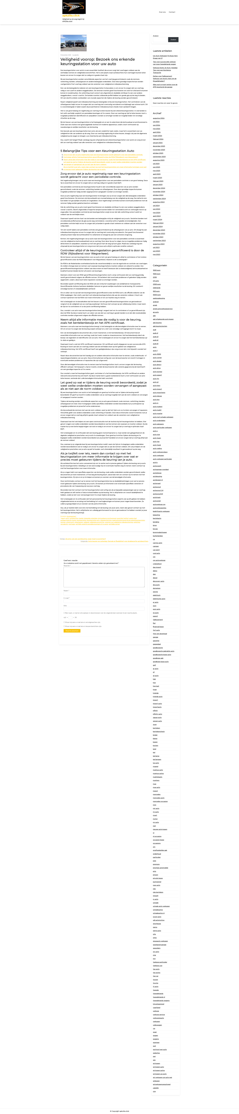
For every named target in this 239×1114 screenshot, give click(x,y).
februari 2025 (158, 181)
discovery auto (158, 581)
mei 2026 (156, 129)
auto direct (157, 365)
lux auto (156, 763)
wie (154, 1060)
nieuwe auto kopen (160, 829)
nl (153, 833)
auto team (157, 438)
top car (155, 976)
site (154, 934)
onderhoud (157, 854)
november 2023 (159, 233)
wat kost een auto (160, 1049)
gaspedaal (157, 644)
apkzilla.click (71, 15)
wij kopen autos (159, 1070)
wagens (156, 1039)
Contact (172, 12)
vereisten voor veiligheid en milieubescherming (119, 522)
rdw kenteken (158, 892)
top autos (156, 973)
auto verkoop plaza (160, 452)
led (154, 752)
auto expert (157, 375)
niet (154, 826)
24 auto (156, 281)
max (154, 784)
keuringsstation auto (93, 520)
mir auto (156, 808)
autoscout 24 (158, 490)
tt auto (155, 986)
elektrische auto (159, 599)
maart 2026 (157, 136)
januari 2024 (158, 226)
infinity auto (157, 714)
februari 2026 (158, 139)
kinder (155, 735)
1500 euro (156, 274)
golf (154, 665)
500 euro (156, 291)
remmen (63, 522)
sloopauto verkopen (160, 941)
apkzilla (76, 55)
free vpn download (160, 634)
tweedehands (158, 993)
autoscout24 (158, 494)
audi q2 (155, 340)
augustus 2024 (158, 202)
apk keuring (157, 323)
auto (154, 347)
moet (155, 815)
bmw (155, 525)
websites (156, 1053)
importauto (157, 707)
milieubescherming (106, 520)
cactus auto (157, 543)
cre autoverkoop (159, 560)
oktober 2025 (158, 153)
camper (156, 546)
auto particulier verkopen (162, 427)
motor (155, 819)
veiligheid (86, 522)
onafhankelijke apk (160, 850)
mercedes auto (158, 798)
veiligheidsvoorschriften (97, 522)
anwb (155, 305)
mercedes (156, 794)
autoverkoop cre (159, 504)
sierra (155, 927)
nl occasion (157, 836)
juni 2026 (156, 125)
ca (154, 539)
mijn (154, 805)
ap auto (156, 312)
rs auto (155, 899)
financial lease (158, 627)
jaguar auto (157, 717)
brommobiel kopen (160, 532)
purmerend (157, 882)
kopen (155, 742)
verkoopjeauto (158, 1018)
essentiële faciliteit (123, 518)
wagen (155, 1035)
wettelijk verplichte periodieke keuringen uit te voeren (92, 524)
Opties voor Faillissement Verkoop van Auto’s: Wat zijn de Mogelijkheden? (164, 78)
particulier (157, 857)
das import (157, 567)
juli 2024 (156, 205)
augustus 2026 (158, 118)
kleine (155, 738)
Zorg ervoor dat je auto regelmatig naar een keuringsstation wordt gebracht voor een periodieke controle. (103, 155)
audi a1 (155, 333)
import (155, 700)
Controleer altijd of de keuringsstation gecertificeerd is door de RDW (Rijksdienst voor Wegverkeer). (100, 157)
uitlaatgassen (79, 522)
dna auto (156, 585)
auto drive (157, 368)
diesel (155, 578)
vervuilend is (64, 524)
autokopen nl (158, 480)
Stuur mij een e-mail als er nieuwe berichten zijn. (83, 626)
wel (154, 1056)
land (154, 749)
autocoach (157, 466)
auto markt (157, 410)
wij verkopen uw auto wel (162, 1077)
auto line (156, 399)
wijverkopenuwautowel (161, 1084)
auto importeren (159, 393)
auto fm (156, 378)
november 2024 (159, 192)
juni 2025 (156, 167)
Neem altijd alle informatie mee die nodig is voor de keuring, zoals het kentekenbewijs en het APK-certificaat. (104, 160)
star (154, 955)
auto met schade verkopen (163, 417)
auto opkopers (158, 424)
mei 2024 (156, 212)
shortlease (157, 924)
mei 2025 (156, 170)
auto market (157, 406)
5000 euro (157, 295)
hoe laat (156, 686)
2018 (155, 277)
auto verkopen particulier (162, 459)
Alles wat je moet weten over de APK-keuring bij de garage (165, 86)
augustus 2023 (158, 244)
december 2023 (159, 230)
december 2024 (159, 188)
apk (154, 316)
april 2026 (157, 132)
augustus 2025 (158, 160)
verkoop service (159, 1014)
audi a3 (155, 337)
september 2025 (159, 157)
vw (154, 1028)
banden (81, 518)
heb (154, 679)
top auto (156, 969)
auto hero (156, 386)
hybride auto (157, 696)
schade (155, 903)
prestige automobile (160, 868)
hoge (155, 689)
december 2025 (159, 146)
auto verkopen (158, 455)
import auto (157, 703)
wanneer (156, 1042)
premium (156, 864)
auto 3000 (157, 354)
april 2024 (157, 216)
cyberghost (157, 564)
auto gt (156, 382)
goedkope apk (158, 658)
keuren (74, 520)
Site (65, 606)
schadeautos (158, 910)
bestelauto (157, 518)
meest (155, 791)
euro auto (156, 609)
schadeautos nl (158, 913)
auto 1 (155, 351)
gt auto (156, 675)
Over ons (162, 12)
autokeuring (157, 476)
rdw (154, 889)
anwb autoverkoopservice (163, 309)
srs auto (156, 952)
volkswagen (157, 1025)
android (156, 302)
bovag (155, 529)
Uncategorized (71, 516)
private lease (158, 878)
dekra (155, 571)
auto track (157, 445)
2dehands (156, 288)
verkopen (156, 1021)
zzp (154, 1091)
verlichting (137, 522)
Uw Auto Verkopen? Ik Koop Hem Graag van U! (165, 57)
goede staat (133, 518)
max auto (156, 787)
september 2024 (159, 199)
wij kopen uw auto (160, 1074)
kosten (155, 745)
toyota (155, 983)
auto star (156, 434)
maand (155, 766)
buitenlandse (158, 536)
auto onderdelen (159, 420)
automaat (157, 483)
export (155, 616)
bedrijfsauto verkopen (161, 511)
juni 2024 (156, 209)
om (154, 847)
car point (156, 550)
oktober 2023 (158, 237)
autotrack (156, 497)
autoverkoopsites (159, 508)
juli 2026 (156, 122)
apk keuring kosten (160, 326)
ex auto (156, 613)
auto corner (157, 358)
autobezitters (74, 518)
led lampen (157, 759)
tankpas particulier (160, 962)
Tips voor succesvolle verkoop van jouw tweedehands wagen (164, 63)
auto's (67, 518)
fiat (154, 623)
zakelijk (156, 1088)
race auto (156, 885)
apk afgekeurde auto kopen (163, 319)
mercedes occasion (160, 801)
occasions (157, 843)
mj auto (156, 812)
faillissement (158, 620)
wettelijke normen (114, 524)
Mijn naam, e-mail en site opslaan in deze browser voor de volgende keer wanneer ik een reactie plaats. (101, 613)
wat (154, 1046)
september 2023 (159, 240)
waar (155, 1032)
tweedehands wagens (161, 1000)
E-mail (67, 598)
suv (154, 959)
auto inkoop (157, 396)
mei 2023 (156, 254)
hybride (156, 693)
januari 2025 (157, 184)
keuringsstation (81, 520)
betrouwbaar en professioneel (107, 518)
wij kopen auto (158, 1067)
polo (154, 861)
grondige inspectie (66, 520)
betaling (156, 522)
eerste (155, 592)
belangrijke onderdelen (91, 518)
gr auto (155, 669)
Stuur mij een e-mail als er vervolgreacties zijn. (83, 622)
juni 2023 (156, 251)
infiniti (155, 710)
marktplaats (157, 777)
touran (155, 979)
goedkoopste (158, 648)
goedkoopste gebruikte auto (163, 651)
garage (155, 637)
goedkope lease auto (161, 662)
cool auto (156, 553)
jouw (155, 724)
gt (154, 672)
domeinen (156, 588)
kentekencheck (159, 731)
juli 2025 (156, 164)
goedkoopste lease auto (162, 655)
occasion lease (158, 840)
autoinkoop (157, 473)
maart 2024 (157, 219)
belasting (156, 515)
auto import (157, 389)
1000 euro (156, 270)
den (154, 574)
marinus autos (158, 773)
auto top (156, 441)
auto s (155, 431)
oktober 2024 (158, 195)
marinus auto (158, 770)
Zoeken (156, 36)
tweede (156, 990)
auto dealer (157, 361)
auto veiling (157, 448)
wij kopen (156, 1063)
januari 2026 (158, 143)
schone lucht (70, 522)
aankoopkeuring (159, 298)
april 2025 (156, 174)
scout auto (157, 917)
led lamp (156, 756)
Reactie (67, 566)
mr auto (156, 822)
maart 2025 (157, 177)
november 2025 (159, 150)
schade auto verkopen (161, 906)
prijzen (155, 875)
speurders (156, 948)
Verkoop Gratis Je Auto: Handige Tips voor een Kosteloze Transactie (165, 70)
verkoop (156, 1011)
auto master (157, 413)
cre (154, 557)
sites (155, 938)
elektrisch (156, 595)
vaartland (156, 1007)
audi (154, 330)
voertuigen (72, 524)
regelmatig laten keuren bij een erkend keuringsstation (128, 520)
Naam (66, 591)
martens (156, 780)
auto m (155, 403)
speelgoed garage (159, 945)
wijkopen (156, 1081)
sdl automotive (158, 920)
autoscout (157, 487)
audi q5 (155, 344)
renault (155, 896)
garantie (156, 641)
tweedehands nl (159, 997)
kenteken (156, 728)
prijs (154, 871)
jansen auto (157, 721)
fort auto (156, 630)
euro (154, 606)
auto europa (157, 371)
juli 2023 (156, 247)
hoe (154, 682)
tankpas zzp (157, 966)
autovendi (157, 501)
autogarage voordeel (161, 469)
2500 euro (157, 284)
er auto (155, 602)
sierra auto (157, 931)
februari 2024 (158, 223)
